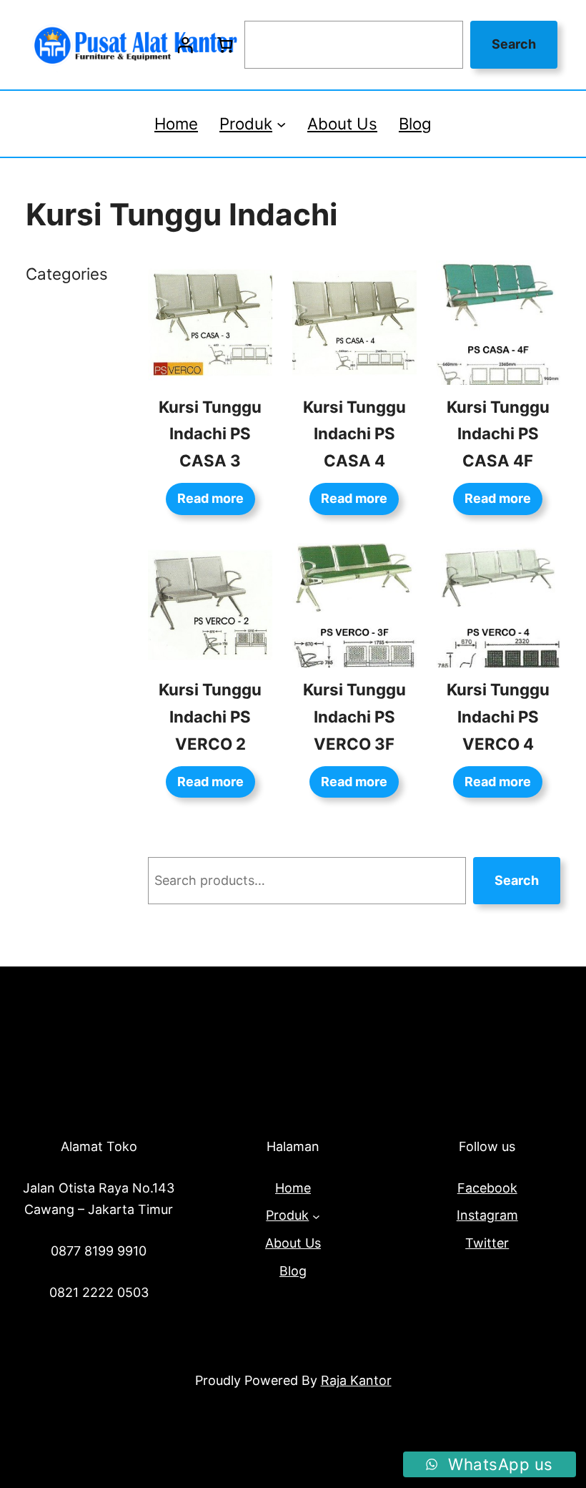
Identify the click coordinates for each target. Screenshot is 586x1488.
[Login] (185, 45)
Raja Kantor (356, 1380)
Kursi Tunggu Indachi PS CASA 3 (210, 434)
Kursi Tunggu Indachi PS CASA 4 (354, 434)
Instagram (487, 1215)
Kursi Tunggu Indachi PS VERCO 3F (354, 716)
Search (514, 44)
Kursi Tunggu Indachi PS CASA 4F (498, 434)
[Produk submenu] (281, 123)
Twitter (487, 1242)
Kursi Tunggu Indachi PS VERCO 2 (210, 716)
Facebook (487, 1187)
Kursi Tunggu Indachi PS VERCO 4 (498, 716)
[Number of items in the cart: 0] (224, 45)
